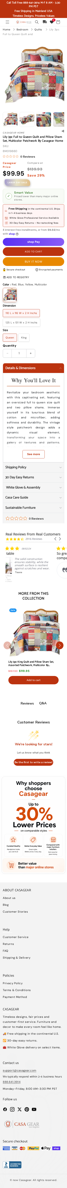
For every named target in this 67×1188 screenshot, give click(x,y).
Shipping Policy (15, 467)
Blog (6, 905)
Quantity (9, 346)
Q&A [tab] (43, 703)
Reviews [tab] (27, 703)
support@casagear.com (19, 1070)
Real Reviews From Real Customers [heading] (33, 534)
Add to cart (33, 680)
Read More (31, 582)
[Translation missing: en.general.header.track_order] (45, 22)
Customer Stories (15, 912)
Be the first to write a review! (33, 762)
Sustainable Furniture (20, 508)
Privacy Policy (13, 983)
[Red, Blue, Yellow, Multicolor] (10, 295)
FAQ (5, 951)
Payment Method (15, 997)
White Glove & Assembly (22, 487)
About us (9, 898)
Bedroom (23, 29)
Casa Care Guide (16, 497)
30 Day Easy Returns (19, 477)
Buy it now (33, 262)
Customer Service (16, 937)
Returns (8, 944)
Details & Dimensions (20, 368)
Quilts (38, 29)
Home (6, 29)
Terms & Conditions (17, 990)
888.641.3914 (11, 1082)
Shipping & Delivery (16, 958)
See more (33, 454)
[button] (7, 22)
